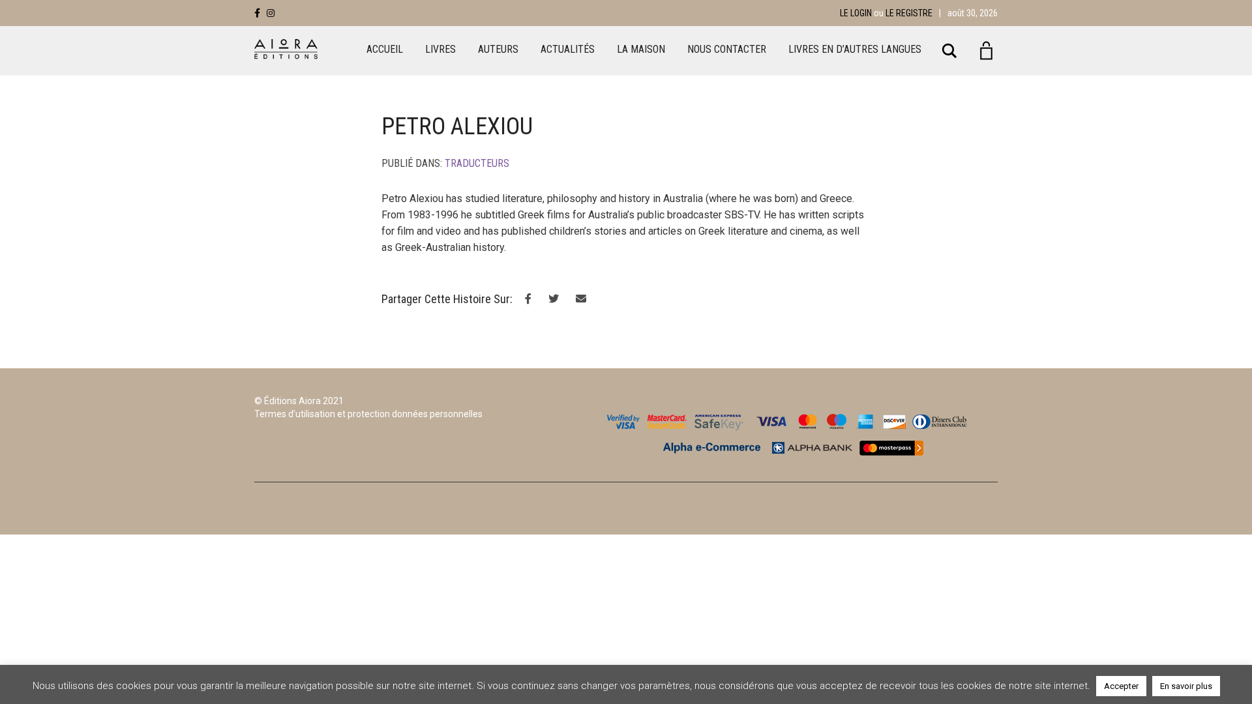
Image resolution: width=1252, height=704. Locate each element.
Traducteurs (477, 163)
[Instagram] (271, 13)
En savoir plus (1186, 686)
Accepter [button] (1121, 686)
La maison (641, 49)
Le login (856, 13)
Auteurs (498, 49)
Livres (440, 49)
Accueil (384, 49)
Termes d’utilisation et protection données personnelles (368, 414)
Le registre (909, 13)
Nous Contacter (726, 49)
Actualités (568, 49)
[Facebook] (257, 13)
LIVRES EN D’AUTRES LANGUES (854, 49)
